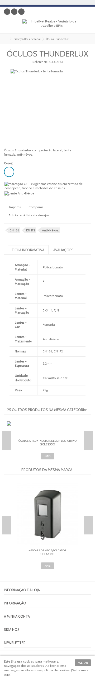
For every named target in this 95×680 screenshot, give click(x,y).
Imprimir (14, 207)
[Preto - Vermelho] (9, 171)
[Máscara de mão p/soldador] (47, 514)
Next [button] (88, 440)
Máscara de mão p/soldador (47, 550)
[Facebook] (7, 11)
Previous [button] (6, 440)
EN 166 (14, 230)
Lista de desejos (79, 12)
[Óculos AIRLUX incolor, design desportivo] (47, 429)
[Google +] (14, 11)
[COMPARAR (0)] (87, 12)
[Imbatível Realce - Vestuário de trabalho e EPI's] (51, 25)
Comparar (35, 207)
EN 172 (30, 230)
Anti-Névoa (50, 230)
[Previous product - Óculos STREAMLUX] (83, 38)
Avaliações (63, 250)
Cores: (9, 163)
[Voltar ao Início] (5, 39)
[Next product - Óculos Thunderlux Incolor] (89, 38)
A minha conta (17, 616)
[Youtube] (21, 11)
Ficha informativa (28, 250)
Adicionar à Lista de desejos (28, 215)
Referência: (40, 62)
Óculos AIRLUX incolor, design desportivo (47, 441)
